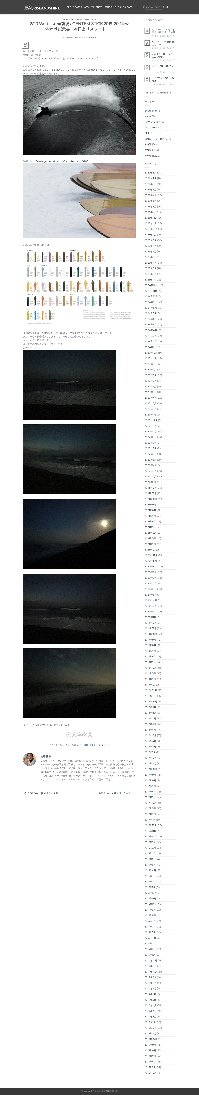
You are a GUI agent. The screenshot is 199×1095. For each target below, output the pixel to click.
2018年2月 (150, 746)
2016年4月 (150, 870)
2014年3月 (150, 1011)
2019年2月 (150, 679)
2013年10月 (151, 1039)
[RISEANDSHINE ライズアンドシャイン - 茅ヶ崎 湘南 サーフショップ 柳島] (42, 7)
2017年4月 (150, 803)
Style (147, 133)
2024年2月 (151, 341)
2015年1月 (150, 954)
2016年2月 (150, 881)
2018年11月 (150, 696)
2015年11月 (150, 898)
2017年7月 (150, 786)
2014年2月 (150, 1016)
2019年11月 (150, 628)
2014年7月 (150, 988)
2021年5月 (150, 527)
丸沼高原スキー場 (93, 69)
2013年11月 (150, 1033)
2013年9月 (150, 1044)
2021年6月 (150, 521)
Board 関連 (151, 110)
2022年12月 (151, 420)
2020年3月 (151, 606)
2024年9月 (151, 302)
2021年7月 (150, 516)
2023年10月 (151, 364)
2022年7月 (151, 448)
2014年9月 (150, 977)
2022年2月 (151, 476)
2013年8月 (150, 1050)
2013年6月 (150, 1061)
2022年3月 (151, 471)
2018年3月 (150, 741)
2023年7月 (151, 380)
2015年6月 (150, 926)
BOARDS (77, 7)
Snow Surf (67, 19)
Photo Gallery (153, 122)
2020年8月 (151, 577)
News (148, 116)
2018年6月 (150, 724)
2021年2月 (150, 544)
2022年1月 (150, 482)
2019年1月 (150, 684)
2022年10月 (151, 431)
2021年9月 (150, 504)
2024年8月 (151, 307)
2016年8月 (150, 848)
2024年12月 (151, 285)
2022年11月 (151, 426)
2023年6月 (150, 386)
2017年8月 (150, 780)
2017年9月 (150, 774)
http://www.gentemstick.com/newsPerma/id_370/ (59, 161)
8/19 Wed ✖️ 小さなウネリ (164, 79)
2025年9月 (150, 234)
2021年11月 (150, 493)
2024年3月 (151, 336)
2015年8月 (150, 915)
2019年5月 (150, 662)
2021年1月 (150, 549)
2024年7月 (151, 313)
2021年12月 (151, 487)
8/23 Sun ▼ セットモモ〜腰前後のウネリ (163, 31)
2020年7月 (151, 583)
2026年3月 (150, 200)
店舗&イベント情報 (82, 19)
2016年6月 (150, 859)
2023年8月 (151, 375)
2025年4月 (151, 262)
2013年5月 (150, 1067)
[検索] (167, 7)
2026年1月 (150, 212)
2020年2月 (151, 611)
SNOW (99, 7)
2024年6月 (151, 319)
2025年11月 (151, 223)
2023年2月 (151, 409)
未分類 (148, 144)
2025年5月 (150, 257)
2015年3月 (150, 943)
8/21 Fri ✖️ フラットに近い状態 (163, 55)
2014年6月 (150, 994)
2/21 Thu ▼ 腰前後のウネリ (115, 793)
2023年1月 (150, 414)
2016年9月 (150, 842)
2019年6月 (150, 656)
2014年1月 (150, 1022)
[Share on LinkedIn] (90, 734)
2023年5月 (150, 392)
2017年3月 (150, 808)
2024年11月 (151, 291)
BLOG (118, 7)
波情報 (93, 19)
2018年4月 (150, 735)
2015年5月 (150, 932)
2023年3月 (151, 403)
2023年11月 (151, 358)
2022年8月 (151, 442)
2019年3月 (150, 673)
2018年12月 (151, 690)
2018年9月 (150, 707)
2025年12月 (151, 217)
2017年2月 (150, 814)
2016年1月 (150, 887)
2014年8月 (150, 983)
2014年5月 (150, 999)
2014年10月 (151, 971)
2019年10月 (151, 634)
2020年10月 (151, 566)
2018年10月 (151, 701)
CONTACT (127, 7)
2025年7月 (150, 245)
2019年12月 (151, 622)
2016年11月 (150, 831)
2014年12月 (151, 960)
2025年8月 (151, 240)
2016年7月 (150, 853)
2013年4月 (150, 1073)
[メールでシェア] (79, 734)
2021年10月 (151, 499)
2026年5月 (150, 189)
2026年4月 (151, 195)
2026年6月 (150, 184)
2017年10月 (151, 769)
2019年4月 (150, 668)
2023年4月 (151, 397)
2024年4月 (151, 330)
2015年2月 (150, 949)
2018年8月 (150, 712)
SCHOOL (109, 7)
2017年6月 (150, 791)
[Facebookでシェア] (68, 734)
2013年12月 (151, 1028)
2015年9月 (150, 909)
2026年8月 (151, 172)
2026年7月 (150, 178)
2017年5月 (150, 797)
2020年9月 (151, 572)
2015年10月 (151, 904)
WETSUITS (89, 7)
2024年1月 (150, 347)
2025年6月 (150, 251)
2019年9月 (150, 639)
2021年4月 (150, 532)
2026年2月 (150, 206)
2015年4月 (150, 938)
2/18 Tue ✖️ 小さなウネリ (43, 793)
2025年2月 (150, 274)
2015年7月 (150, 921)
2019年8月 (150, 645)
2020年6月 (151, 589)
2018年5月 (150, 729)
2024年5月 (151, 324)
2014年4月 (151, 1005)
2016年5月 (150, 864)
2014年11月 (151, 966)
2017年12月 (151, 757)
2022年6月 (150, 454)
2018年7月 (150, 718)
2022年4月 (151, 465)
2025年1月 (150, 279)
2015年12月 (151, 892)
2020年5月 (151, 594)
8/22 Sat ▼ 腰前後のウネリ (163, 43)
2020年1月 (150, 617)
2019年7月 (150, 651)
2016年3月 (150, 876)
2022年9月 (151, 437)
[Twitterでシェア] (74, 734)
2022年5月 (150, 459)
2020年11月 (151, 561)
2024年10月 (151, 296)
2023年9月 (151, 369)
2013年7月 (150, 1056)
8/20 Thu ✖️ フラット (164, 67)
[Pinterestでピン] (84, 734)
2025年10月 (151, 229)
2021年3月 (150, 538)
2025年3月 (150, 268)
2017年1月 (150, 819)
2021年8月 (150, 510)
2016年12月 (151, 825)
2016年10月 (151, 836)
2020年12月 (151, 555)
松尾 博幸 (92, 37)
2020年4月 (151, 600)
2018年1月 (150, 752)
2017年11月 (150, 763)
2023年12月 (151, 352)
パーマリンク (103, 745)
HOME (68, 7)
